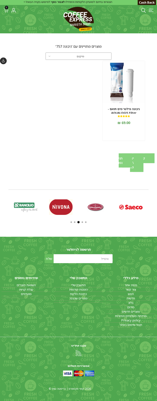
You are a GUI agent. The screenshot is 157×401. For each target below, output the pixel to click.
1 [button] (86, 222)
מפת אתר (131, 285)
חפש (131, 294)
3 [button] (78, 222)
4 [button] (74, 222)
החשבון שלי (78, 285)
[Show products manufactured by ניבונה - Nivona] (61, 207)
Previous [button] (149, 206)
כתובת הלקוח (78, 294)
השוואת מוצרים (26, 285)
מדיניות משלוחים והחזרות (131, 316)
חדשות (131, 298)
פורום (130, 307)
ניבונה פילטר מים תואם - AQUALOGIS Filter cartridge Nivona (124, 112)
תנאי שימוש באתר (130, 325)
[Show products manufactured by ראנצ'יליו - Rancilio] (26, 207)
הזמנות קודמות (78, 289)
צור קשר (131, 289)
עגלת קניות (26, 289)
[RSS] (78, 353)
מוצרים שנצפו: (78, 298)
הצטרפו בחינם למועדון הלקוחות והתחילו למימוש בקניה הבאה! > (68, 2)
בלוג (130, 303)
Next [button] (8, 206)
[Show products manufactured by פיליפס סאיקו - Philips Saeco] (131, 207)
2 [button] (82, 222)
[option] (130, 207)
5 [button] (71, 222)
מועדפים (26, 294)
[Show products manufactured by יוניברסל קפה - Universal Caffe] (96, 207)
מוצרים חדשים (131, 311)
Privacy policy (131, 320)
